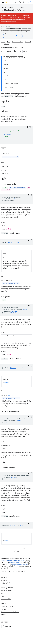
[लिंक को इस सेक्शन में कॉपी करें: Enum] (6, 162)
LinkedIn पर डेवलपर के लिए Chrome (10, 612)
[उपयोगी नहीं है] (22, 47)
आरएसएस (3, 614)
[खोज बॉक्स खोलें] (20, 2)
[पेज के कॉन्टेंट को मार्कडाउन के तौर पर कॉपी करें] (24, 51)
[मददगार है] (19, 47)
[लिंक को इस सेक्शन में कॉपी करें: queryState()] (13, 297)
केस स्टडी (3, 593)
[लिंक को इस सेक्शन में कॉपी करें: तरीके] (8, 179)
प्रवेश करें (28, 2)
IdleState (13, 313)
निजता (6, 622)
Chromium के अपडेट (6, 590)
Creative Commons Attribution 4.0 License (12, 560)
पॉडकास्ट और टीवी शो (6, 599)
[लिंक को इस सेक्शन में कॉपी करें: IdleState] (10, 153)
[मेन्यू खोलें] (3, 2)
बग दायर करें (4, 580)
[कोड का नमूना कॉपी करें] (30, 127)
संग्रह (2, 596)
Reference (21, 10)
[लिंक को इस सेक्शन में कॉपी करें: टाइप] (7, 148)
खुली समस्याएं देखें (5, 583)
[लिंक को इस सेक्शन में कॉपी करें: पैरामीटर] (6, 222)
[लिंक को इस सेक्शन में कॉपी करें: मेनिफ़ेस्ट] (10, 112)
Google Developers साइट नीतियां (20, 564)
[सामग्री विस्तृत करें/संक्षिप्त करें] (24, 57)
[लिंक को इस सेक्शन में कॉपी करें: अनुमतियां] (11, 102)
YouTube (3, 609)
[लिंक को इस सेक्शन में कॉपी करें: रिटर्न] (5, 276)
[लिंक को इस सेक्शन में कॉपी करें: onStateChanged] (17, 468)
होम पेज (3, 42)
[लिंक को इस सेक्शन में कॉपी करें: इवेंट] (7, 463)
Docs (3, 7)
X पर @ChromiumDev (7, 606)
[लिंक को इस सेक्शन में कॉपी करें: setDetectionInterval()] (21, 411)
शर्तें (2, 622)
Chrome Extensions (16, 7)
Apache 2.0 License (14, 562)
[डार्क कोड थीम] (27, 127)
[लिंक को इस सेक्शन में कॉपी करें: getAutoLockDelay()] (19, 184)
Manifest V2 (9, 10)
